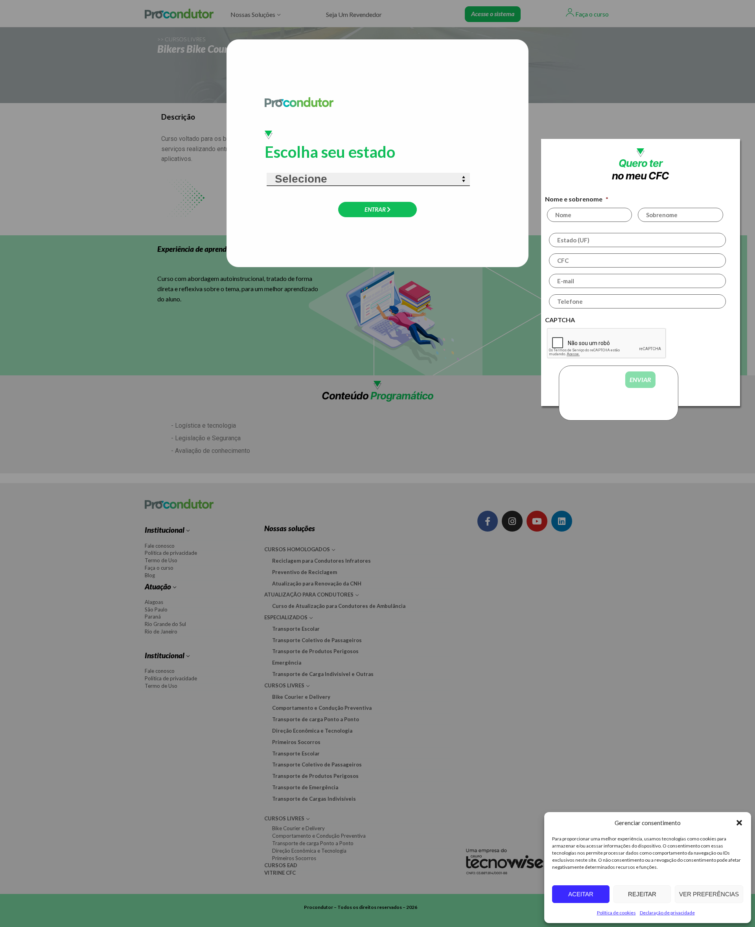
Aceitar (580, 894)
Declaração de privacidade (667, 913)
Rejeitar (642, 894)
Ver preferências (709, 894)
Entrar (376, 209)
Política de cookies (616, 913)
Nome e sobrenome (577, 199)
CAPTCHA (561, 319)
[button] (739, 823)
